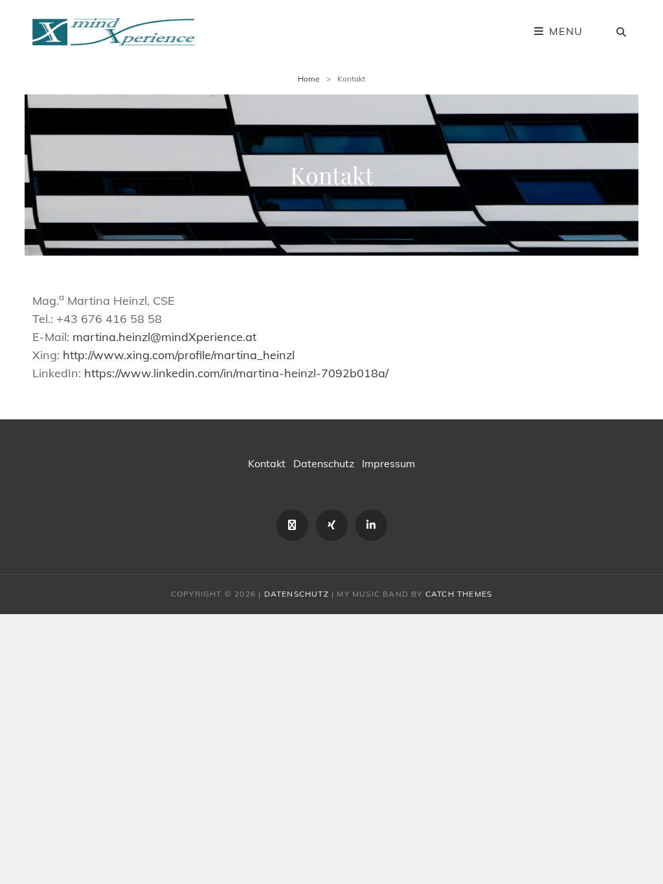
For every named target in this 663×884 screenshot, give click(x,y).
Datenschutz (323, 463)
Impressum (388, 463)
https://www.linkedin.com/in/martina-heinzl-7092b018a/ (236, 373)
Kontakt (267, 463)
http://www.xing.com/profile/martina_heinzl (179, 355)
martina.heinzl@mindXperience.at (164, 336)
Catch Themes (458, 594)
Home (309, 78)
